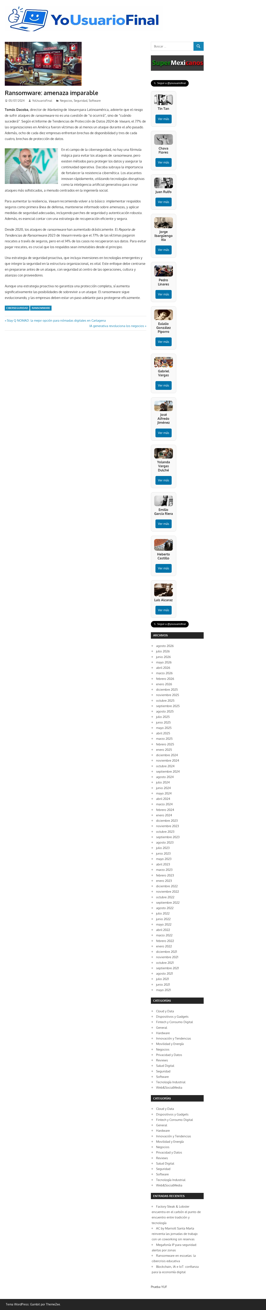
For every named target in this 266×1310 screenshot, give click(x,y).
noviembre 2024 (167, 760)
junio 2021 (163, 985)
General (161, 1028)
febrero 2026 (165, 679)
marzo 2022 (164, 935)
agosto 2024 (165, 777)
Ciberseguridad (17, 308)
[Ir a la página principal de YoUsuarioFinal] (85, 7)
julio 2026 (163, 651)
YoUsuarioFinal (42, 100)
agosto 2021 (164, 973)
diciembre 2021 (166, 952)
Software (95, 100)
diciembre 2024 (167, 755)
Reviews (162, 1060)
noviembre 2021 (167, 957)
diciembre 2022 (167, 886)
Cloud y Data (165, 1011)
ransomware (41, 308)
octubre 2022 (165, 897)
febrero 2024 (165, 810)
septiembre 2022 (168, 903)
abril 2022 (163, 930)
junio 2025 (163, 722)
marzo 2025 (164, 739)
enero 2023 (164, 881)
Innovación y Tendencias (173, 1038)
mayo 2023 (163, 859)
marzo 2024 (164, 804)
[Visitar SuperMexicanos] (177, 63)
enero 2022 (164, 946)
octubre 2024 (165, 766)
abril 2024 (163, 799)
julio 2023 (163, 848)
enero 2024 (164, 815)
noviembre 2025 (167, 695)
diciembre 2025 (167, 690)
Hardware (163, 1033)
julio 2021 (162, 979)
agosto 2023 (165, 842)
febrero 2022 (165, 941)
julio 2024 (163, 782)
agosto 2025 (165, 711)
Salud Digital (165, 1066)
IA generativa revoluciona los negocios (116, 326)
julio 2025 (163, 717)
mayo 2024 (164, 793)
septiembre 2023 (168, 837)
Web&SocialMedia (169, 1087)
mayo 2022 (163, 924)
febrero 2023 (165, 875)
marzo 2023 (164, 870)
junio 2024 (163, 788)
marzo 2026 (164, 673)
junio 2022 (163, 919)
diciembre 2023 (167, 821)
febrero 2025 (165, 744)
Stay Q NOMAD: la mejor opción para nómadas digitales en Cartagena (56, 320)
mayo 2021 (163, 990)
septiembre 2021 (167, 968)
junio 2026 (163, 657)
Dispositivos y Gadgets (172, 1017)
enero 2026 (164, 684)
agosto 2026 (165, 646)
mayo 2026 (164, 662)
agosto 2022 (165, 908)
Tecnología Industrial (170, 1082)
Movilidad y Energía (170, 1044)
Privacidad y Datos (169, 1055)
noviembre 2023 (167, 826)
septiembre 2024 (168, 771)
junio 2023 (163, 853)
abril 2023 (163, 864)
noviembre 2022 (167, 892)
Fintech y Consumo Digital (174, 1022)
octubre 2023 (165, 832)
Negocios (66, 100)
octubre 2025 (165, 701)
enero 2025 (164, 750)
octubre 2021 (165, 963)
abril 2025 (163, 733)
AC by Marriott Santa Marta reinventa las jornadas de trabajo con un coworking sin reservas (175, 1233)
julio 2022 (163, 913)
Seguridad (80, 100)
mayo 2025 (164, 728)
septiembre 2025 (168, 706)
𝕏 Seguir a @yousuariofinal (170, 83)
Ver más (163, 119)
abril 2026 (163, 668)
